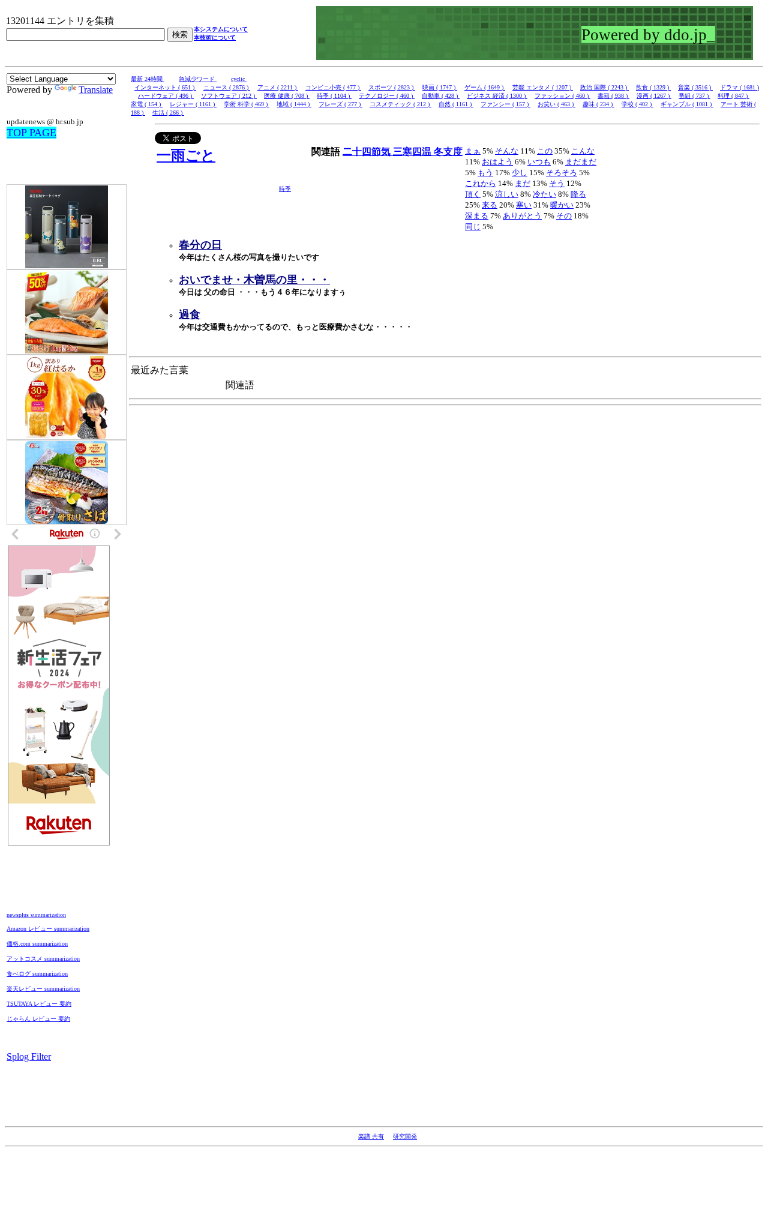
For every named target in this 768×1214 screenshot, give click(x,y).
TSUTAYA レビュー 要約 (39, 1003)
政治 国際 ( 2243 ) (604, 87)
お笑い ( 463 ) (556, 104)
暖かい (562, 204)
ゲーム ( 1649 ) (484, 87)
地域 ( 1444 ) (294, 104)
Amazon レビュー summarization (48, 928)
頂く (473, 194)
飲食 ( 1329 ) (653, 87)
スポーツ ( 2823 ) (391, 87)
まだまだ (580, 161)
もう (485, 172)
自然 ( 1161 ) (456, 104)
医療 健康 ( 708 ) (287, 95)
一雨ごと (186, 155)
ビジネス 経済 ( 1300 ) (497, 95)
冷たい (544, 194)
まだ (522, 183)
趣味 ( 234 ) (598, 104)
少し (519, 172)
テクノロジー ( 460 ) (387, 95)
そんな (506, 150)
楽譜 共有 (371, 1136)
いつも (539, 161)
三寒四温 (413, 151)
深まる (476, 215)
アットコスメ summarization (43, 958)
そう (557, 183)
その (564, 215)
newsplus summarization (36, 915)
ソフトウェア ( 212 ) (229, 95)
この (545, 150)
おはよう (497, 161)
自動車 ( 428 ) (441, 95)
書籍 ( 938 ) (613, 95)
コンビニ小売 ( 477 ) (333, 87)
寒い (524, 204)
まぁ (473, 150)
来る (489, 204)
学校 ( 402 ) (637, 104)
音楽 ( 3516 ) (695, 87)
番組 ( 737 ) (694, 95)
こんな (583, 150)
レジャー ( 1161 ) (193, 104)
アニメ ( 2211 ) (277, 87)
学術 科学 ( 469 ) (246, 104)
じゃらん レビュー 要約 (38, 1018)
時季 (285, 188)
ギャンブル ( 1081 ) (687, 104)
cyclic (239, 79)
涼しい (506, 194)
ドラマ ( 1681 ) (739, 87)
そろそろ (561, 172)
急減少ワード (198, 79)
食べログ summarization (37, 973)
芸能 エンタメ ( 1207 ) (542, 87)
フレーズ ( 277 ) (340, 104)
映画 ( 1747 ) (439, 87)
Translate (96, 90)
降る (578, 194)
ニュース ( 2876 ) (226, 87)
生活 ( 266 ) (168, 112)
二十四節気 (368, 151)
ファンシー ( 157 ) (505, 104)
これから (480, 183)
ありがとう (522, 215)
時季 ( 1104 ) (334, 95)
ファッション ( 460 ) (562, 95)
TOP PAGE (31, 133)
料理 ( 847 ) (733, 95)
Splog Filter (29, 1056)
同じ (473, 226)
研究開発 (405, 1136)
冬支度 (448, 151)
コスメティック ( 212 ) (400, 104)
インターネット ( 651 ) (165, 87)
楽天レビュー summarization (43, 988)
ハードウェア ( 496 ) (166, 95)
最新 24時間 (147, 79)
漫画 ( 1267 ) (654, 95)
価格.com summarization (37, 943)
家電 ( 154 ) (147, 104)
